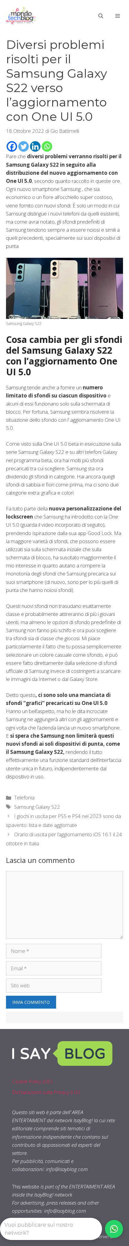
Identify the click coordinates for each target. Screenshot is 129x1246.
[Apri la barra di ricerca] (100, 15)
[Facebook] (12, 146)
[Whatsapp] (47, 146)
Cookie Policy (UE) (32, 1081)
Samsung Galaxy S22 (37, 806)
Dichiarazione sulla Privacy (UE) (46, 1092)
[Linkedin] (35, 146)
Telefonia (24, 797)
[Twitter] (23, 146)
